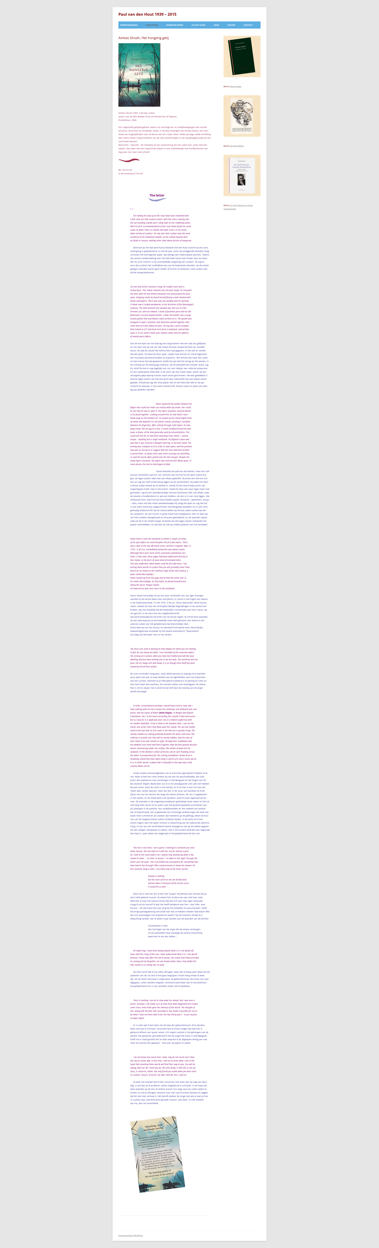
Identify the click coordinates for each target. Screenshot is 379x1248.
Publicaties (152, 25)
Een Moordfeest (237, 146)
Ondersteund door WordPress (130, 1235)
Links (216, 25)
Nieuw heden (235, 86)
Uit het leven (198, 25)
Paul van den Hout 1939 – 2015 (147, 14)
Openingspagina (129, 25)
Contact (248, 25)
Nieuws (231, 25)
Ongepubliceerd (174, 25)
